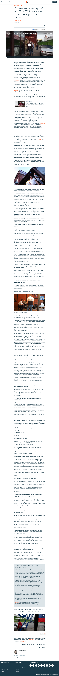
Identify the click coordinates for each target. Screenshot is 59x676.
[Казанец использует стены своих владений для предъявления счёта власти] (20, 104)
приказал (17, 602)
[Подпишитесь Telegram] (41, 665)
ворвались (42, 123)
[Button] (32, 26)
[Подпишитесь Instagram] (44, 665)
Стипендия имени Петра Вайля (7, 667)
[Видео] (47, 2)
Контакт (2, 671)
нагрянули (16, 80)
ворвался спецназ (30, 64)
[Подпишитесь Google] (31, 665)
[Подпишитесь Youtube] (39, 665)
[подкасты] (50, 2)
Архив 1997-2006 (4, 669)
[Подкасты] (50, 665)
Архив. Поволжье (18, 5)
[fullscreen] (52, 57)
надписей (39, 139)
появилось (32, 592)
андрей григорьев (17, 20)
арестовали (16, 90)
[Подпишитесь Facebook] (33, 665)
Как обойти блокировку (20, 667)
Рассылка (17, 669)
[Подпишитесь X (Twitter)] (36, 665)
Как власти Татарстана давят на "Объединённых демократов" (21, 33)
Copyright (17, 671)
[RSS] (47, 665)
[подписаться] (52, 665)
